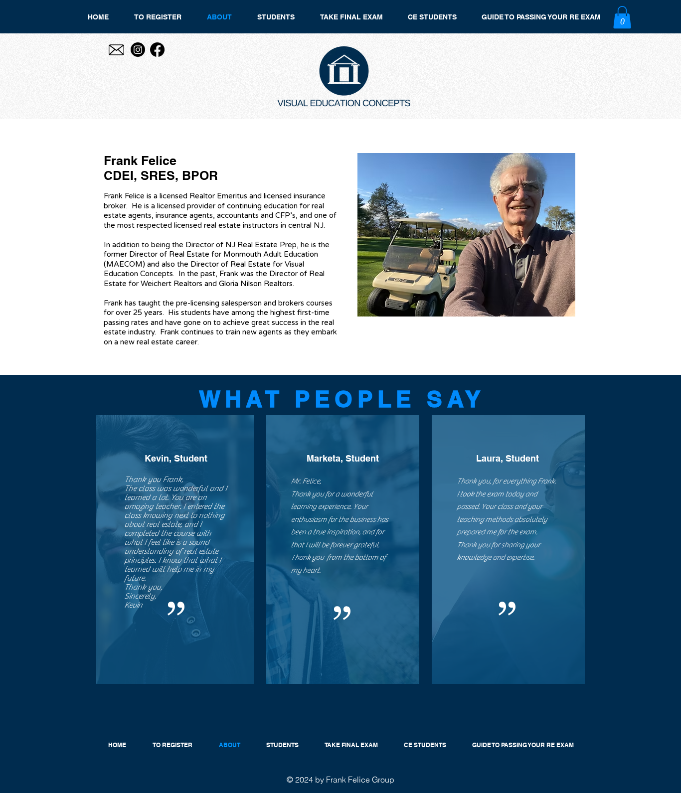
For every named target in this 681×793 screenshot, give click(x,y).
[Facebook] (157, 49)
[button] (622, 17)
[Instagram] (138, 49)
